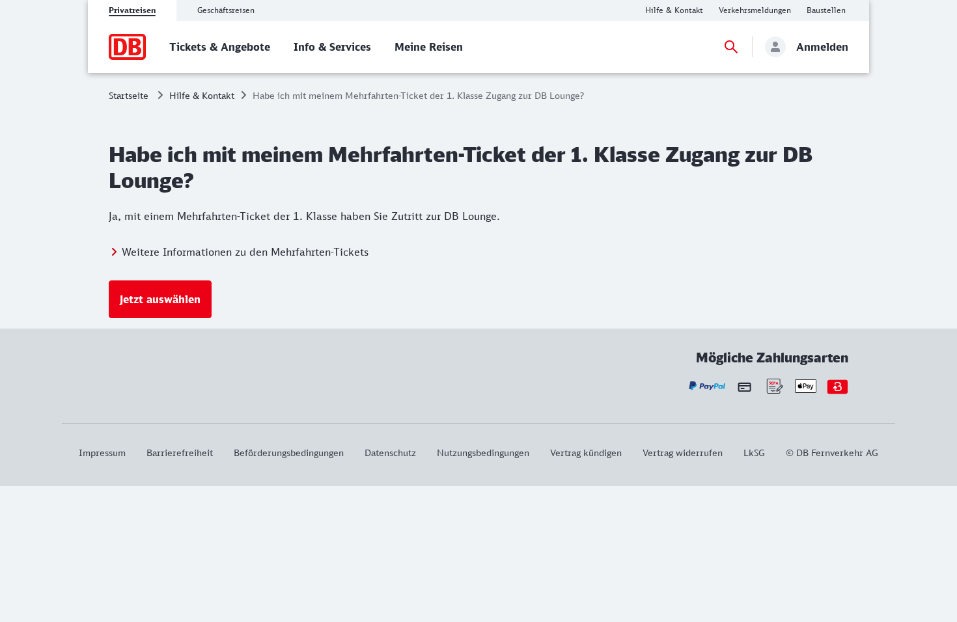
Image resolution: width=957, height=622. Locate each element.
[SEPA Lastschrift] (773, 386)
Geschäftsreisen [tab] (226, 10)
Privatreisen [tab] (132, 10)
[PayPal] (707, 386)
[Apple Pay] (805, 386)
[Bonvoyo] (837, 386)
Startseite (128, 95)
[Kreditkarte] (744, 386)
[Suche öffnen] (731, 46)
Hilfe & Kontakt (201, 95)
